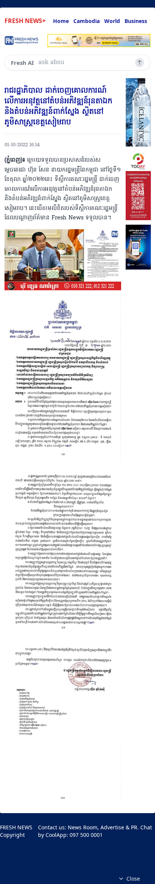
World (112, 21)
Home (61, 21)
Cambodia (86, 21)
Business (136, 21)
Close (133, 878)
